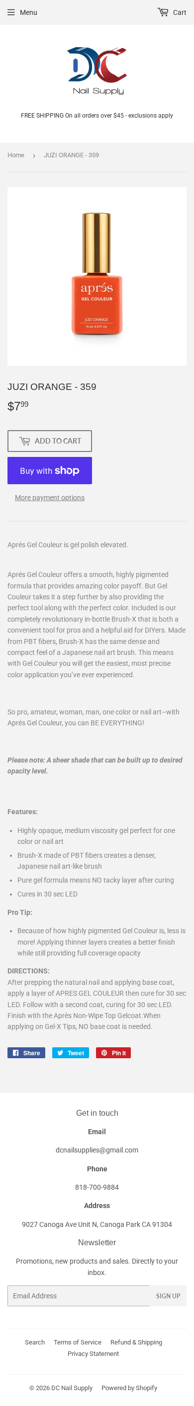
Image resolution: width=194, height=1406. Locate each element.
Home (15, 155)
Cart (179, 12)
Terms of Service (77, 1342)
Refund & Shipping (136, 1342)
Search (35, 1342)
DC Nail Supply (72, 1388)
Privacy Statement (93, 1353)
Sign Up (168, 1296)
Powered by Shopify (129, 1388)
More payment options (50, 498)
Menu (28, 12)
